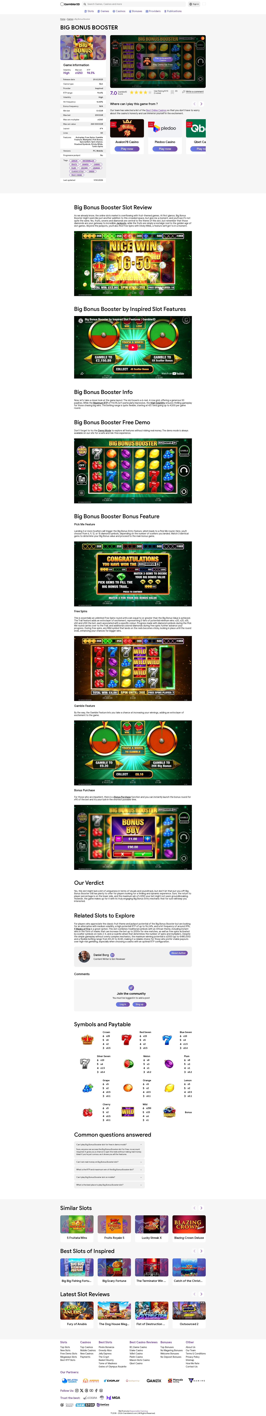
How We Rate (192, 1363)
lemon (74, 161)
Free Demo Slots (68, 1353)
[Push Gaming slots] (198, 1380)
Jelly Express (105, 1353)
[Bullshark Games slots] (71, 1380)
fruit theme (76, 175)
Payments (85, 1357)
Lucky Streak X (152, 1238)
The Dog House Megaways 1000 (121, 1324)
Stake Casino (136, 1350)
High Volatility (157, 403)
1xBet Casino (136, 1353)
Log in (123, 1004)
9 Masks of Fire (82, 929)
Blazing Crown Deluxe (189, 1238)
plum (73, 168)
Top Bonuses (167, 1347)
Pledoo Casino (165, 142)
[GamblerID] (70, 4)
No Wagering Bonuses (171, 1350)
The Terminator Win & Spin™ (154, 1281)
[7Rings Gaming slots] (156, 1380)
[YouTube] (91, 1391)
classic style (77, 171)
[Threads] (86, 1391)
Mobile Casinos (88, 1350)
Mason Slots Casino (140, 1360)
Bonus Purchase (122, 797)
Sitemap (190, 1360)
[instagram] (77, 1391)
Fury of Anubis (77, 1324)
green (91, 171)
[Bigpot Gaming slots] (92, 1380)
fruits (74, 164)
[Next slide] (201, 104)
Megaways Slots (68, 1357)
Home (62, 19)
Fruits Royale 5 (114, 1238)
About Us (190, 1347)
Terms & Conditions (196, 1353)
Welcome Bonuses (169, 1353)
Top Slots (65, 1347)
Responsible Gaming (139, 1411)
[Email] (112, 955)
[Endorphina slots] (177, 1380)
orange (96, 168)
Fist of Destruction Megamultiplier (160, 1324)
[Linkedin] (101, 1391)
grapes (85, 164)
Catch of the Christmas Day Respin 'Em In (202, 1281)
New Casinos (86, 1353)
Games (70, 19)
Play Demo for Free (163, 64)
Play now (127, 149)
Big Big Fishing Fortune (77, 1281)
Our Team (191, 1350)
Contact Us (192, 1366)
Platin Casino (136, 1357)
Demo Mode (104, 430)
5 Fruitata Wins (77, 1238)
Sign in (196, 4)
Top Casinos (86, 1347)
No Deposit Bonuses (170, 1357)
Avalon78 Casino (127, 142)
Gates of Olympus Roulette (112, 1366)
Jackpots (121, 223)
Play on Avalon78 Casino (163, 59)
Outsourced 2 (189, 1324)
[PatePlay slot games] (113, 1380)
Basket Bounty (106, 1360)
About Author (178, 953)
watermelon (88, 161)
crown (84, 168)
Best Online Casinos (156, 110)
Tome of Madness (108, 1363)
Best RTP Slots (67, 1360)
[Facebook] (96, 1391)
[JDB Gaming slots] (135, 1380)
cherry (97, 164)
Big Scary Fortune (114, 1281)
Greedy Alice (105, 1350)
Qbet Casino (203, 142)
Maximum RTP (100, 403)
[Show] (141, 1144)
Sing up (139, 1004)
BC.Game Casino (138, 1347)
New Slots (65, 1350)
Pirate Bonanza (106, 1347)
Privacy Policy (193, 1357)
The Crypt (104, 1357)
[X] (81, 1391)
